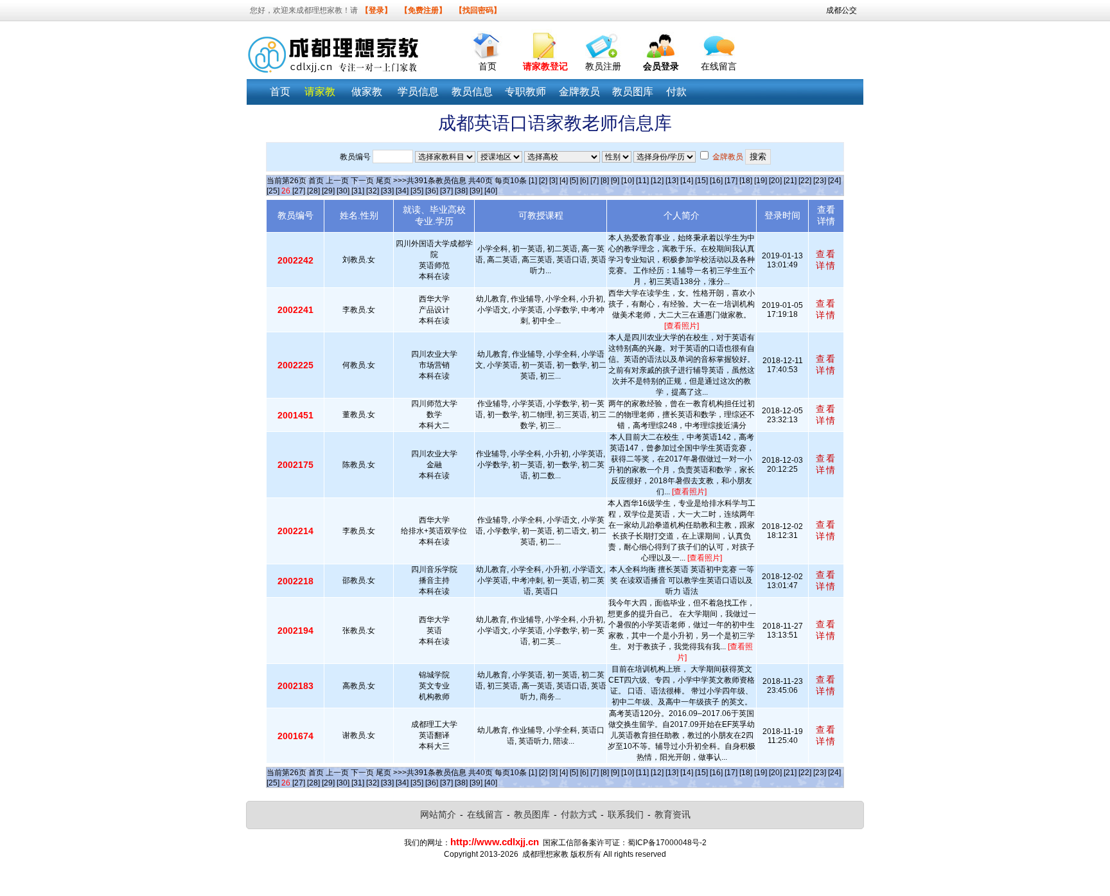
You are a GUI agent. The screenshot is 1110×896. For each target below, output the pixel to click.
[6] (584, 180)
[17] (731, 180)
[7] (594, 180)
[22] (804, 180)
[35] (416, 190)
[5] (574, 180)
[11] (642, 180)
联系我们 (626, 814)
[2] (543, 180)
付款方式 (579, 814)
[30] (343, 190)
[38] (461, 190)
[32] (372, 190)
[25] (273, 190)
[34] (402, 190)
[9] (615, 180)
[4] (563, 180)
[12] (657, 180)
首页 (488, 66)
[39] (476, 190)
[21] (790, 180)
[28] (313, 190)
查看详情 (826, 260)
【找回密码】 (478, 10)
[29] (328, 190)
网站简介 (438, 814)
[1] (533, 180)
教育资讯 (673, 814)
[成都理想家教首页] (487, 42)
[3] (553, 180)
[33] (387, 190)
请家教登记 (545, 66)
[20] (775, 180)
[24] (834, 180)
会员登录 (661, 66)
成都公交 (841, 10)
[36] (431, 190)
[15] (701, 180)
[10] (627, 180)
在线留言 (719, 66)
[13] (671, 180)
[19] (760, 180)
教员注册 (603, 66)
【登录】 (376, 10)
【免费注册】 (423, 10)
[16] (716, 180)
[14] (686, 180)
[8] (605, 180)
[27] (298, 190)
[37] (446, 190)
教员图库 (532, 814)
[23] (819, 180)
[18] (745, 180)
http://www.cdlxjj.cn (494, 841)
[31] (357, 190)
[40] (490, 190)
